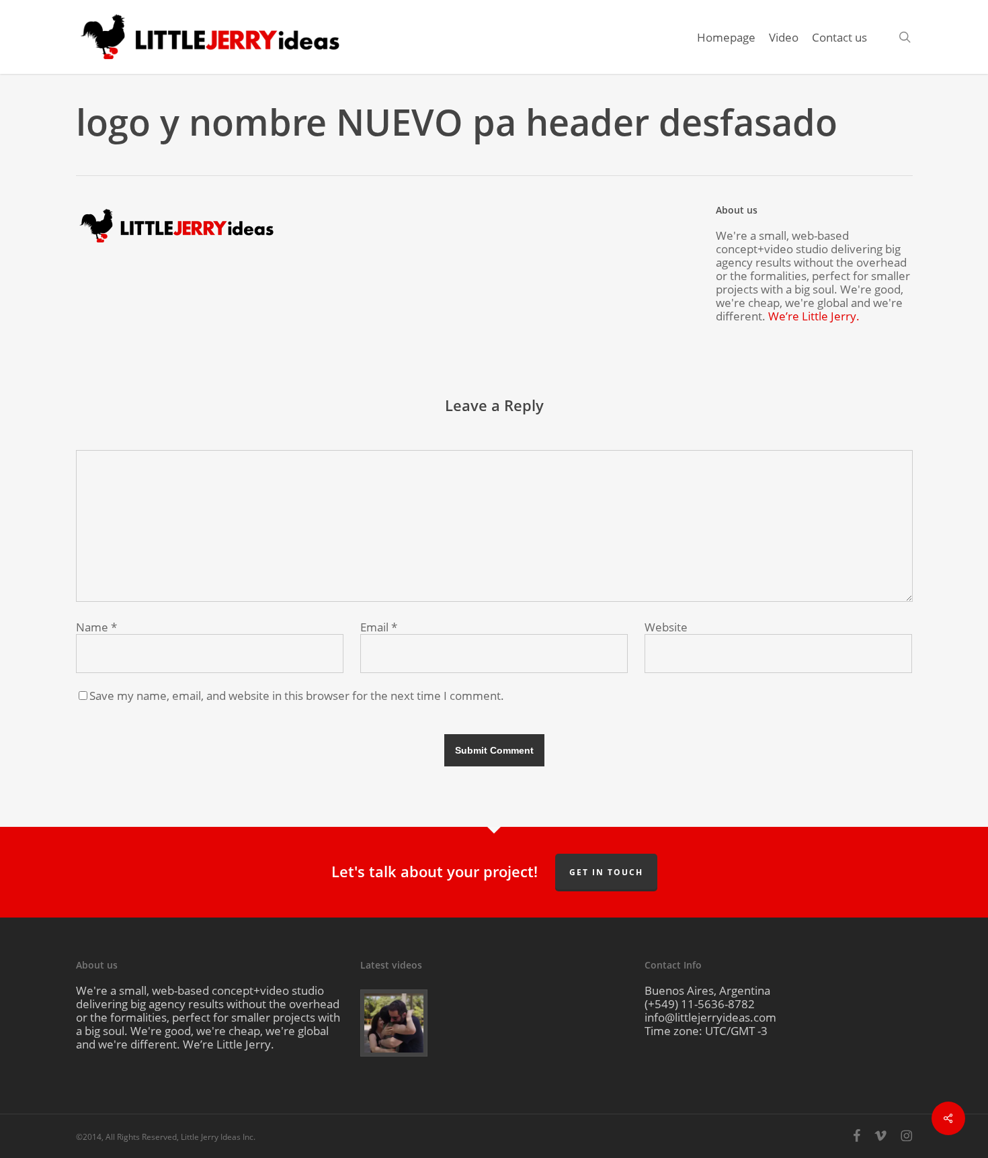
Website (666, 627)
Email (378, 627)
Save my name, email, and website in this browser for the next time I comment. (296, 695)
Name (96, 627)
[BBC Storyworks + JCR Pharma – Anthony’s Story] (403, 1023)
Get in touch (606, 872)
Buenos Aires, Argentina (707, 990)
